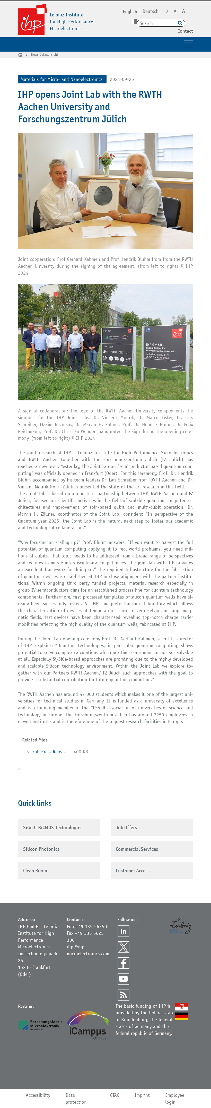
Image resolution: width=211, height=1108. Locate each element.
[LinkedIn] (123, 931)
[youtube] (123, 979)
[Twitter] (123, 947)
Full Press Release (50, 752)
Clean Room (35, 871)
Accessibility (38, 1095)
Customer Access (133, 871)
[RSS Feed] (123, 995)
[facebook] (123, 963)
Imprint (142, 1095)
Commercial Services (137, 849)
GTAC (114, 1095)
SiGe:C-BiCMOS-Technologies (52, 827)
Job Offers (126, 827)
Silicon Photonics (41, 849)
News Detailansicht (44, 54)
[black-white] (134, 21)
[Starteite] (20, 55)
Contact (185, 31)
